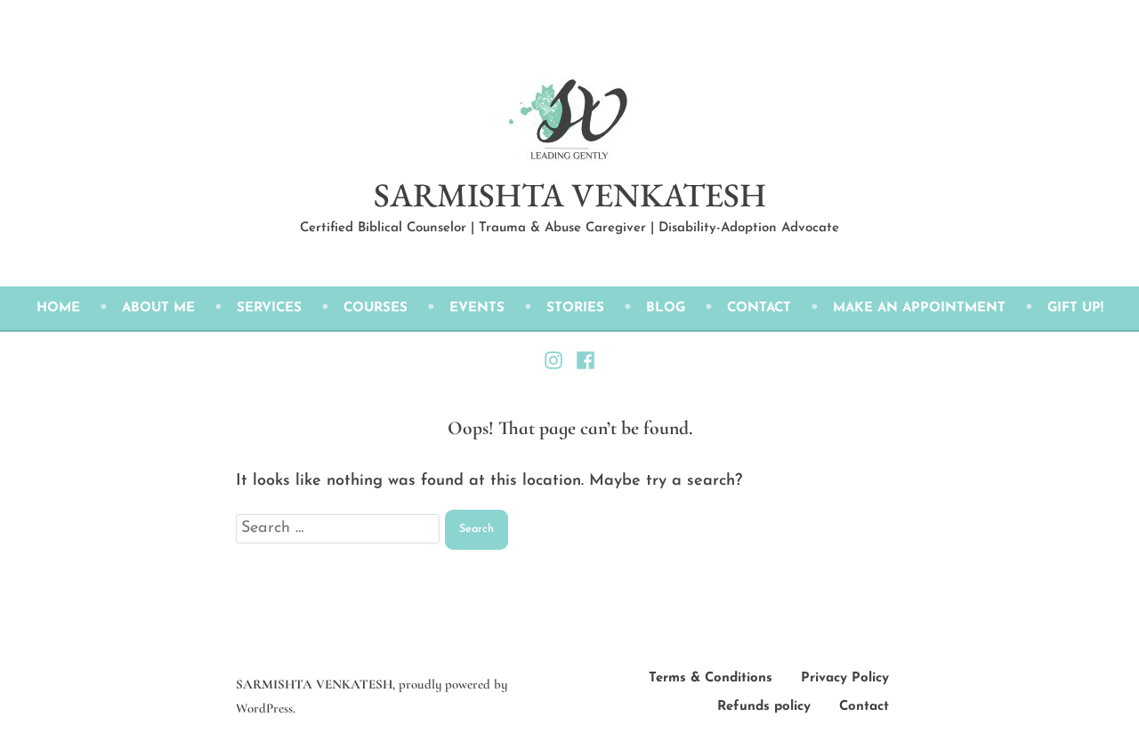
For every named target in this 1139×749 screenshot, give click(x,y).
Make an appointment (919, 308)
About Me (158, 308)
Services (269, 308)
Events (477, 308)
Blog (665, 308)
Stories (575, 308)
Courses (375, 308)
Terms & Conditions (710, 678)
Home (58, 308)
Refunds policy (764, 706)
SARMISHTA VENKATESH (570, 194)
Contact (759, 308)
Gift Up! (1075, 308)
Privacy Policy (845, 678)
